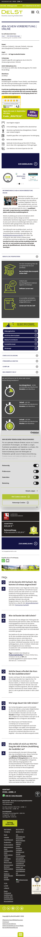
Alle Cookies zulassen (19, 497)
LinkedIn (8, 908)
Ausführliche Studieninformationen (16, 515)
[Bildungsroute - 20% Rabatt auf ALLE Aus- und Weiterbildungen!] (20, 568)
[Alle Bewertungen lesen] (8, 177)
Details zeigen (30, 491)
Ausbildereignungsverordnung (13, 235)
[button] (3, 560)
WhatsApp (7, 348)
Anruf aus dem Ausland (11, 335)
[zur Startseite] (12, 13)
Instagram (13, 908)
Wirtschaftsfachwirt (32, 603)
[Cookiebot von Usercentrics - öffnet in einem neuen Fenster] (30, 433)
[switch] (36, 471)
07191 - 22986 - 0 (17, 1)
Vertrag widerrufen (9, 823)
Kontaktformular (10, 344)
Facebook (4, 908)
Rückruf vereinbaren (11, 340)
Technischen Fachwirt (22, 605)
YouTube (21, 908)
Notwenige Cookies (18, 502)
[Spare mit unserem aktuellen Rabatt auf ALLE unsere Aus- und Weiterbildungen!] (20, 113)
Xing (17, 908)
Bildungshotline (9, 331)
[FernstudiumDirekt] (20, 102)
